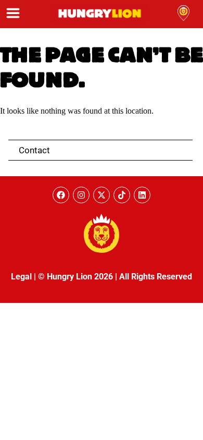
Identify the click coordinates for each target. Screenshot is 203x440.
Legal (21, 277)
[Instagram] (81, 195)
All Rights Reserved (155, 277)
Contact (34, 150)
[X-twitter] (101, 195)
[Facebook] (61, 195)
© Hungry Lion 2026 (75, 277)
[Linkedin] (142, 195)
